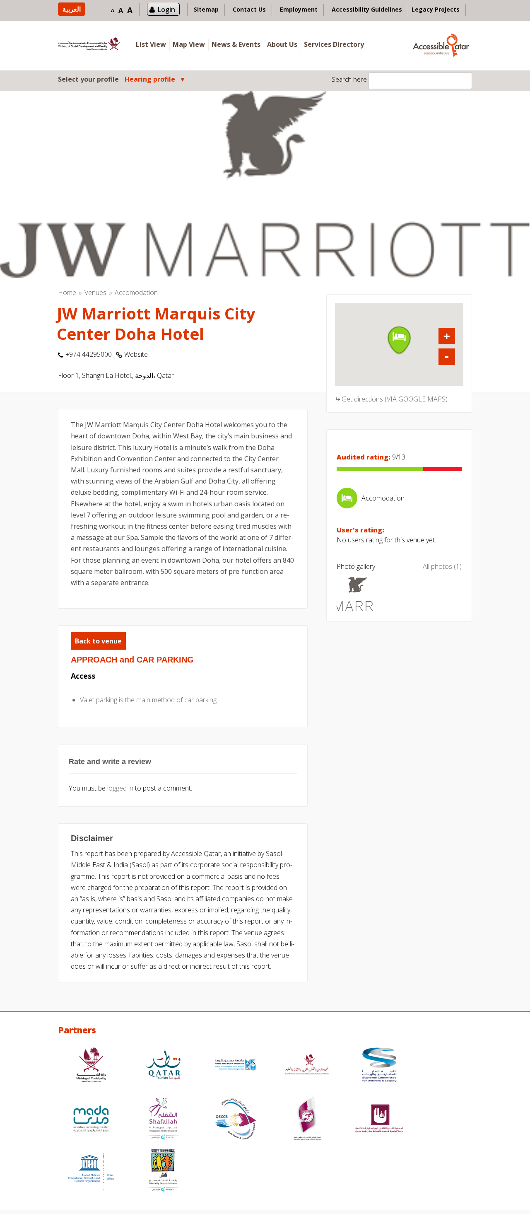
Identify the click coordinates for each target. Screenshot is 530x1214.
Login (166, 9)
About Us (282, 44)
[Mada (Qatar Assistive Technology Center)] (91, 1120)
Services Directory (334, 44)
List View (151, 44)
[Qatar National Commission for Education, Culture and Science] (307, 1066)
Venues (95, 292)
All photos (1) (442, 566)
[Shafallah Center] (163, 1120)
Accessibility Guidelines (367, 9)
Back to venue (98, 641)
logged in (120, 788)
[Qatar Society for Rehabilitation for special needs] (379, 1120)
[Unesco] (91, 1171)
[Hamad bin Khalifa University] (235, 1066)
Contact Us (249, 9)
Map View (189, 44)
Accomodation (136, 292)
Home (67, 292)
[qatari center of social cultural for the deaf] (307, 1120)
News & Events (236, 44)
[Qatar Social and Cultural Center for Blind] (235, 1120)
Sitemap (206, 9)
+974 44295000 (88, 354)
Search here (349, 79)
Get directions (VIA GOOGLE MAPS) (395, 399)
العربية (72, 9)
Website (136, 354)
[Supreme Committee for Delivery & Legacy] (379, 1066)
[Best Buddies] (163, 1171)
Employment (299, 9)
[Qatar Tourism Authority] (163, 1066)
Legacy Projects (436, 9)
